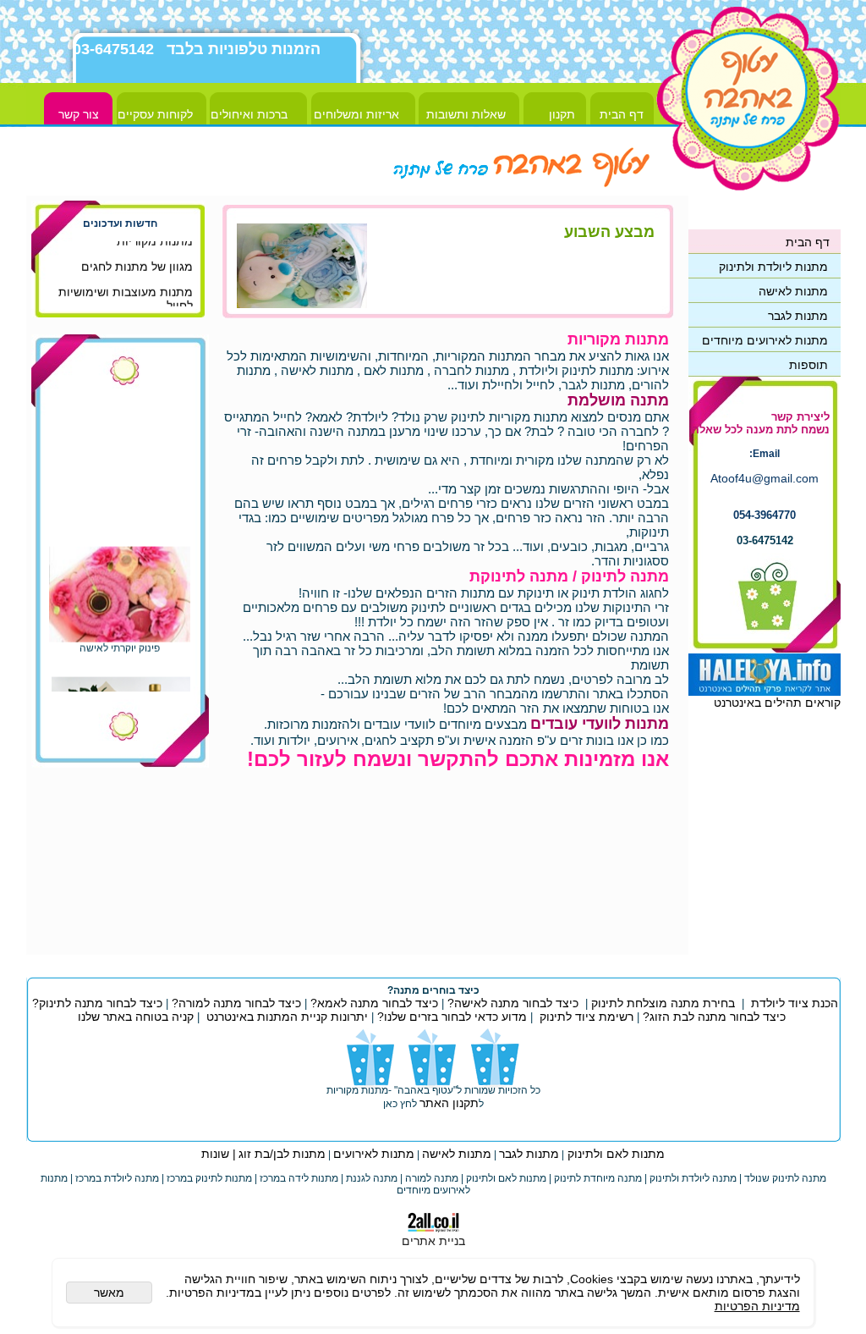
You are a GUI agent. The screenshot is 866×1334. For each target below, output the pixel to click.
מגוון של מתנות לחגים (137, 262)
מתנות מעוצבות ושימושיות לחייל (125, 294)
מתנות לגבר (529, 1153)
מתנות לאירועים (373, 1153)
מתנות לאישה (456, 1153)
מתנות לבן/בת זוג (282, 1153)
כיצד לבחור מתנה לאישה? (512, 1003)
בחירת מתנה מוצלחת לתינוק (663, 1003)
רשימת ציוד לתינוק (586, 1016)
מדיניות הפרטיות (757, 1306)
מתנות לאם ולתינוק (614, 1153)
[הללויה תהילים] (764, 691)
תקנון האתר (449, 1103)
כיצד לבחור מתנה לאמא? (372, 1003)
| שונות (218, 1153)
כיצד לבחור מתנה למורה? (236, 1003)
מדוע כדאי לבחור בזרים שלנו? (450, 1016)
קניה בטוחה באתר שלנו (136, 1016)
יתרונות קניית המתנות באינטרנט (285, 1016)
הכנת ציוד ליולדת (794, 1003)
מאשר (109, 1292)
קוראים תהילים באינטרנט (777, 702)
